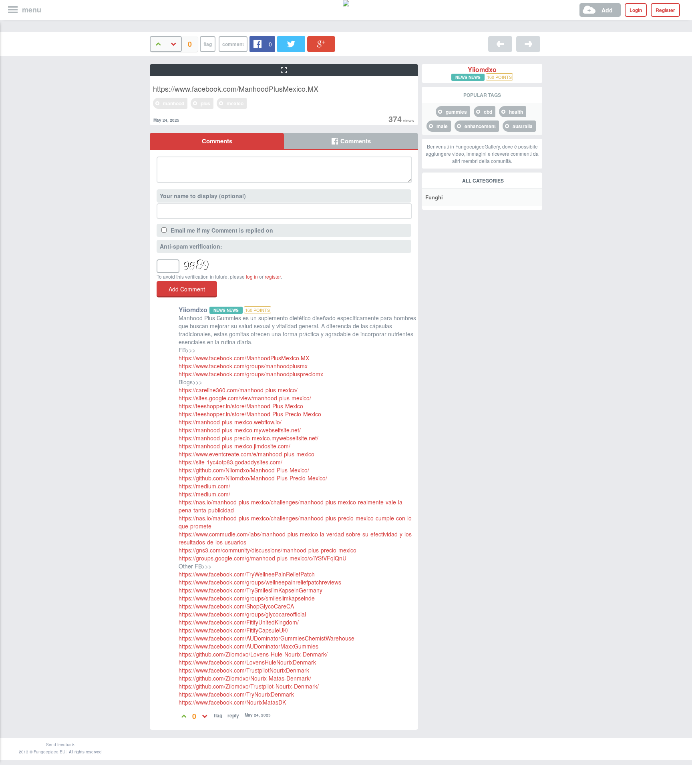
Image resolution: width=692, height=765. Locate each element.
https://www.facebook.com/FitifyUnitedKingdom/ (239, 622)
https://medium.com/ (204, 486)
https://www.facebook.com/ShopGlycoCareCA (236, 606)
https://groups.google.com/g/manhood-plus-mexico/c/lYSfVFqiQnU (262, 558)
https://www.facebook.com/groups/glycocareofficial (242, 614)
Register (665, 10)
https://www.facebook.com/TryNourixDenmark (236, 694)
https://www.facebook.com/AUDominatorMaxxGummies (248, 646)
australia (523, 126)
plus (205, 103)
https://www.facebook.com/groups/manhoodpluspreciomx (251, 374)
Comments (217, 141)
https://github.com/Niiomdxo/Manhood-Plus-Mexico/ (244, 470)
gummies (456, 111)
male (442, 126)
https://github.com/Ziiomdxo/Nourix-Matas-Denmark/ (245, 678)
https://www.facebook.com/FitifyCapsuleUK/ (233, 630)
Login (636, 10)
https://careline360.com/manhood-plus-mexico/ (238, 390)
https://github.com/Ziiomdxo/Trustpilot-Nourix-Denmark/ (249, 686)
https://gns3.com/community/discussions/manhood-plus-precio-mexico (267, 550)
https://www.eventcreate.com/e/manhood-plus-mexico (246, 454)
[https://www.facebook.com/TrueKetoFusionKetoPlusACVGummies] (528, 44)
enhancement (480, 126)
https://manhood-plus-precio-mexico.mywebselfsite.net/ (248, 438)
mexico (235, 103)
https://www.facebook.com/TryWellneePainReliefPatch (247, 574)
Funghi (434, 197)
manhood (173, 103)
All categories (483, 180)
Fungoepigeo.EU (49, 752)
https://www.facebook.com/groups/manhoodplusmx (243, 366)
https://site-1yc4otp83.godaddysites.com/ (230, 462)
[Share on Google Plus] (321, 44)
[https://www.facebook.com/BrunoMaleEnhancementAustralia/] (500, 44)
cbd (488, 111)
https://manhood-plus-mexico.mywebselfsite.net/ (240, 430)
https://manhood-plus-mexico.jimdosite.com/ (234, 446)
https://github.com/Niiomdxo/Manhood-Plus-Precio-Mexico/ (253, 478)
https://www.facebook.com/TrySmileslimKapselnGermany (250, 590)
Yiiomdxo (482, 69)
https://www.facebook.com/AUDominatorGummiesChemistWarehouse (266, 638)
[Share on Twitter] (291, 44)
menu (31, 9)
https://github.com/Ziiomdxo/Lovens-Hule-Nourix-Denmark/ (253, 654)
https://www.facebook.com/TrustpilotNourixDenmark (244, 670)
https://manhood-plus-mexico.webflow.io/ (230, 422)
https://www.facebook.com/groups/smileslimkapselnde (247, 598)
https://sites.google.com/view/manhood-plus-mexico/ (245, 398)
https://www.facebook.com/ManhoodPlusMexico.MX (244, 358)
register (273, 276)
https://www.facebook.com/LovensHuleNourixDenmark (247, 662)
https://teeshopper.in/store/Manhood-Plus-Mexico (241, 406)
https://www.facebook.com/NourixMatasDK (232, 702)
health (516, 111)
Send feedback (60, 744)
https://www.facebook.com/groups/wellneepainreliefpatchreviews (260, 582)
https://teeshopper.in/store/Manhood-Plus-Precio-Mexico (250, 414)
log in (252, 276)
